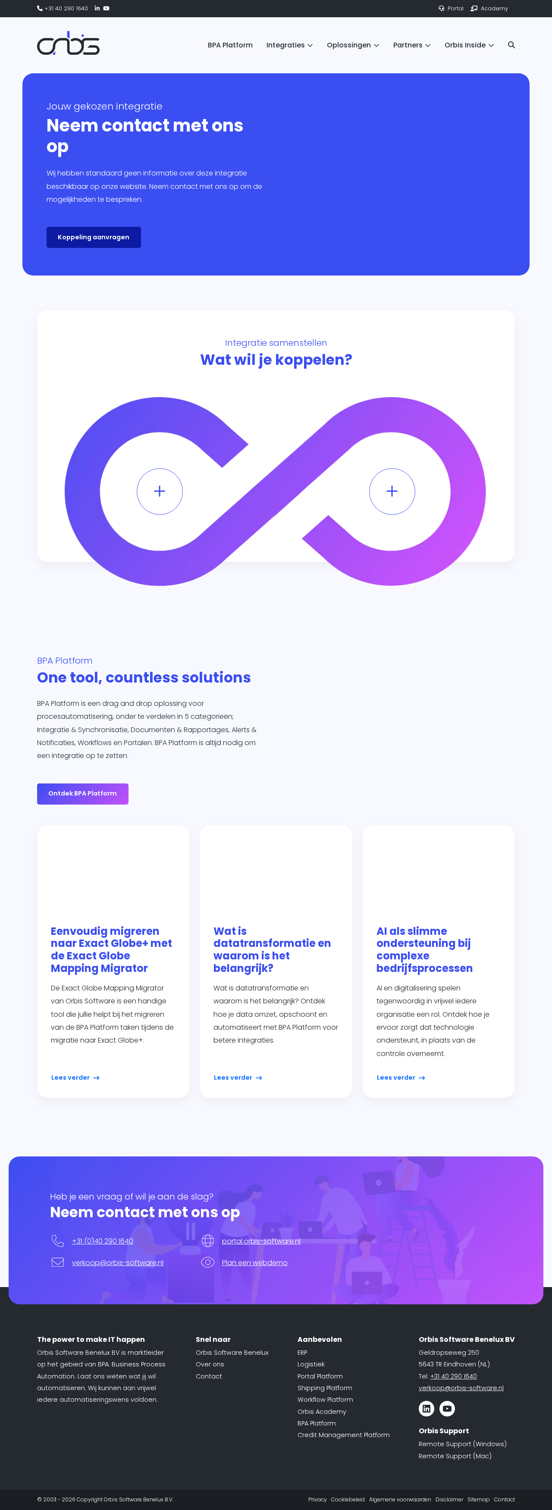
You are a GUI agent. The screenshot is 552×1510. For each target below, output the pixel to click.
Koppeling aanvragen (93, 237)
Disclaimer (449, 1499)
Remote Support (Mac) (455, 1456)
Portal (455, 8)
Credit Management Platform (344, 1435)
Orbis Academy (322, 1411)
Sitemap (478, 1499)
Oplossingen (349, 45)
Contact (209, 1376)
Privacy (317, 1499)
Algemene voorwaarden (400, 1499)
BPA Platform (230, 45)
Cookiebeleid (348, 1499)
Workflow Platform (325, 1399)
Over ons (210, 1364)
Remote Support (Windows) (463, 1444)
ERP (302, 1352)
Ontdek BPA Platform (82, 793)
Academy (493, 8)
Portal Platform (320, 1376)
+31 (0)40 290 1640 (102, 1241)
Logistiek (311, 1364)
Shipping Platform (325, 1388)
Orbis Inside (465, 45)
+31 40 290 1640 (65, 8)
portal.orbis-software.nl (261, 1241)
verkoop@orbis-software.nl (117, 1263)
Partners (408, 45)
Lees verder (70, 1077)
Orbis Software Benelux (232, 1352)
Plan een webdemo (255, 1263)
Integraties (286, 45)
